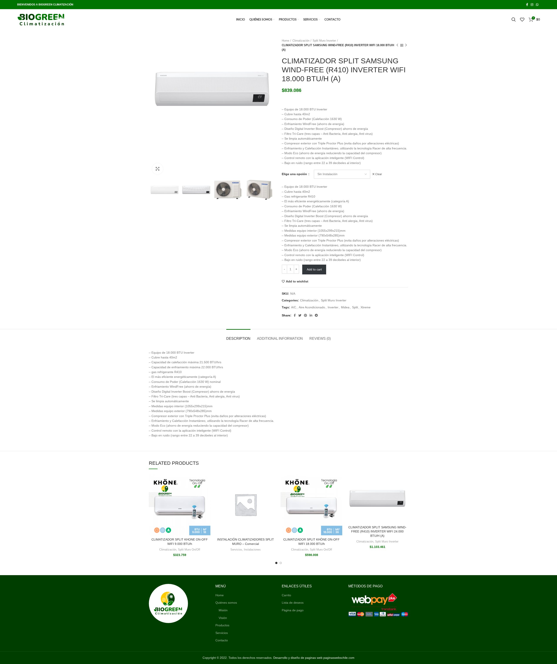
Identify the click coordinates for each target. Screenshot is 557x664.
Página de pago (293, 610)
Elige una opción (295, 174)
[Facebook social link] (527, 4)
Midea (345, 307)
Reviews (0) (320, 338)
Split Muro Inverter (324, 40)
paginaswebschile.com (338, 657)
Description (238, 338)
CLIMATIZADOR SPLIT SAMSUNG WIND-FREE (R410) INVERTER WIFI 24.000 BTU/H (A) (377, 531)
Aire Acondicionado (312, 307)
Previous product (397, 45)
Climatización (300, 40)
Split (355, 307)
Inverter (333, 307)
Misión (223, 610)
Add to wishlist (297, 281)
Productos (222, 625)
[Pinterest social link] (305, 315)
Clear (378, 174)
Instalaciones (252, 549)
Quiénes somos (226, 602)
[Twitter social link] (300, 315)
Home (285, 40)
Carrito (286, 595)
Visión (223, 618)
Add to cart (314, 269)
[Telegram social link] (316, 315)
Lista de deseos (293, 602)
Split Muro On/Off (189, 549)
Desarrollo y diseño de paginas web (297, 657)
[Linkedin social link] (311, 315)
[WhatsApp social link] (537, 4)
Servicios (236, 549)
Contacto (221, 640)
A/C (293, 307)
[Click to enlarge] (157, 168)
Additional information (280, 338)
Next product (406, 45)
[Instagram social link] (532, 4)
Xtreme (366, 307)
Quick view (207, 481)
